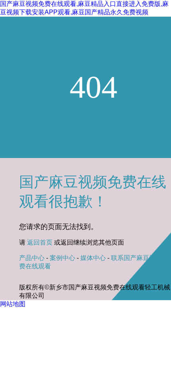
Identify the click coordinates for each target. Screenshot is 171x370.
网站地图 (12, 304)
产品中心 (32, 257)
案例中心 (62, 257)
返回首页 (39, 242)
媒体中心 (93, 257)
